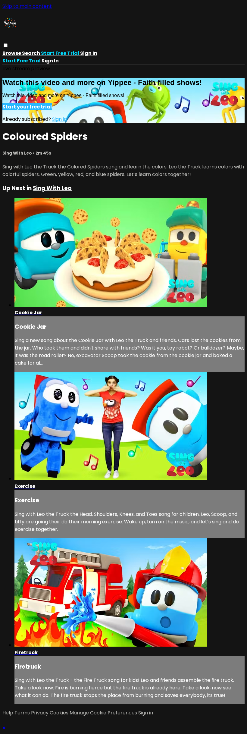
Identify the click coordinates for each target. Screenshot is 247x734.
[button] (6, 45)
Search (31, 53)
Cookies (60, 712)
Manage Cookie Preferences (104, 712)
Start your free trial (27, 106)
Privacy (40, 712)
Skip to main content (27, 6)
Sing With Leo (17, 153)
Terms (22, 712)
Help (8, 712)
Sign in (88, 53)
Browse (12, 53)
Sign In (50, 60)
